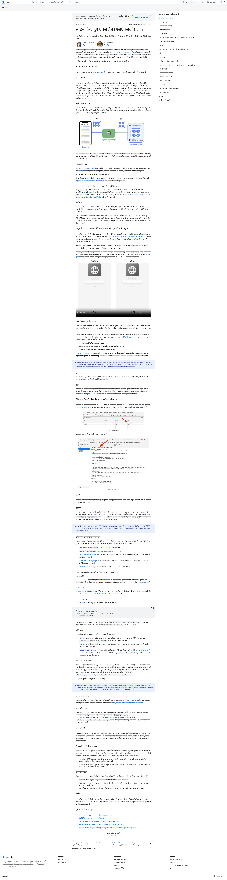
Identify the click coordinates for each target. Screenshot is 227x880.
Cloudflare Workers (105, 548)
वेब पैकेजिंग (85, 207)
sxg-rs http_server (82, 580)
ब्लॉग (69, 2)
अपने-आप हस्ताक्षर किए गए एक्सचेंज (89, 555)
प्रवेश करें (222, 2)
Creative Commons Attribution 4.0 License (112, 843)
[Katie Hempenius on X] (84, 45)
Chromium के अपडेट (119, 862)
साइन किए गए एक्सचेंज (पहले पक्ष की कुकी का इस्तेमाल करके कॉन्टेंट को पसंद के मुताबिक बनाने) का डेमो (107, 828)
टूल (82, 394)
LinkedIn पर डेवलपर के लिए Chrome (179, 865)
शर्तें (3, 876)
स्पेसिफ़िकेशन (149, 526)
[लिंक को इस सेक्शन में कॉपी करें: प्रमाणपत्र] (83, 508)
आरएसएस (172, 868)
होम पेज (77, 24)
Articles (5, 8)
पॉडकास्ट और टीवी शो (119, 868)
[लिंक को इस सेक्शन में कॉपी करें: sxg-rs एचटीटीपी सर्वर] (89, 576)
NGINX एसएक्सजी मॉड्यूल (86, 561)
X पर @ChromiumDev (176, 859)
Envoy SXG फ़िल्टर (84, 567)
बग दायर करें (61, 859)
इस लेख (112, 720)
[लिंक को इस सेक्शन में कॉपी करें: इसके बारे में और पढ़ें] (93, 810)
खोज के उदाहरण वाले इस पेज (84, 407)
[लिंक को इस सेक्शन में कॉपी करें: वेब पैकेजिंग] (85, 203)
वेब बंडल (86, 209)
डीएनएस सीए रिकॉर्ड (146, 528)
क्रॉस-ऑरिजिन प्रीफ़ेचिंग (90, 362)
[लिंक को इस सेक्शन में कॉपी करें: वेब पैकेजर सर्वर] (85, 588)
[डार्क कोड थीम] (152, 608)
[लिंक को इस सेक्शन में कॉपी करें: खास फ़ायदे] (86, 728)
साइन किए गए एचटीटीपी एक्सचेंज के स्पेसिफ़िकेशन (89, 181)
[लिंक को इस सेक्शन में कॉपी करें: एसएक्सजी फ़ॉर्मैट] (89, 164)
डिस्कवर (34, 2)
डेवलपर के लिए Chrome (120, 859)
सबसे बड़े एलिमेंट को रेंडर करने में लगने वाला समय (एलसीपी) (127, 237)
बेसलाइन (42, 2)
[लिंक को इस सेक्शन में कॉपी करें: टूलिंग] (82, 494)
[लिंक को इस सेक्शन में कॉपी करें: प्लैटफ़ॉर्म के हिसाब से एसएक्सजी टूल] (101, 537)
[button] (113, 175)
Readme (145, 582)
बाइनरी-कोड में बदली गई (90, 168)
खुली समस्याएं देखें (62, 862)
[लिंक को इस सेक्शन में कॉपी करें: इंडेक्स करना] (83, 373)
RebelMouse (128, 337)
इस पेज (96, 514)
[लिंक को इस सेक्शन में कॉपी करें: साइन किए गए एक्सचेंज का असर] (99, 322)
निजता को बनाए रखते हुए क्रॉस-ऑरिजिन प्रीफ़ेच (122, 52)
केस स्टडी (77, 2)
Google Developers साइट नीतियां (98, 845)
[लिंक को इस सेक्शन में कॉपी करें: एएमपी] (81, 385)
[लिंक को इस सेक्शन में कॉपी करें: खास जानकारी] (89, 78)
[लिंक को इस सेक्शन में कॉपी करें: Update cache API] (91, 696)
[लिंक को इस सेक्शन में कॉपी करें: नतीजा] (82, 794)
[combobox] (191, 2)
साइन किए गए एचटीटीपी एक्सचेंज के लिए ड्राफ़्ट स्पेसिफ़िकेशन (95, 815)
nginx (96, 561)
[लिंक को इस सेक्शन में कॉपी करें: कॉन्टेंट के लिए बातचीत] (92, 661)
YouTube (172, 862)
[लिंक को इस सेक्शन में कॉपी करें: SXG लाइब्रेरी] (86, 630)
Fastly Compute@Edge (104, 551)
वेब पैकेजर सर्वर (80, 591)
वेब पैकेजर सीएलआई (81, 603)
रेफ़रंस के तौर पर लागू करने (143, 650)
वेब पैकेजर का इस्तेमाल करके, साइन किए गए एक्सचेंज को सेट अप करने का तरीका (97, 594)
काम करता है (101, 72)
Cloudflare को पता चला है (83, 353)
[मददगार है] (147, 24)
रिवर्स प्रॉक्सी (105, 580)
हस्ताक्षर (81, 171)
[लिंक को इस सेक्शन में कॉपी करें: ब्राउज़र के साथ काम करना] (98, 67)
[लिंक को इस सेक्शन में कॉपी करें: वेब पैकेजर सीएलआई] (88, 599)
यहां (85, 563)
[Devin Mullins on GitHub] (108, 45)
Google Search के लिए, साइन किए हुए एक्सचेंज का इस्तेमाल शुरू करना (99, 821)
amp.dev (93, 394)
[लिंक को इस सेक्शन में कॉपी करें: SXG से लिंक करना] (90, 709)
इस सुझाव (78, 679)
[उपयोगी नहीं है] (150, 24)
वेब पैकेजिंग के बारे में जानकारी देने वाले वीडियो (91, 818)
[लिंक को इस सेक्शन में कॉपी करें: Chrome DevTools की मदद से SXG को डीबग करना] (121, 399)
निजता (6, 876)
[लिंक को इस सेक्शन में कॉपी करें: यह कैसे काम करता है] (91, 104)
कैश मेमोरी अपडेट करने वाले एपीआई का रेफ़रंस (128, 703)
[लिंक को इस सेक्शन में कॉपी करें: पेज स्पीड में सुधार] (88, 772)
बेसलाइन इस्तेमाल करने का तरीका (56, 2)
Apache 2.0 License (143, 843)
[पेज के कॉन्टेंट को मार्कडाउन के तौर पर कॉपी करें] (142, 29)
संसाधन (26, 2)
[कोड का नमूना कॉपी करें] (154, 608)
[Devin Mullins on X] (105, 45)
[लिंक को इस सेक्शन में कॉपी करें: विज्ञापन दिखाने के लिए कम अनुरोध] (100, 747)
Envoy (93, 567)
